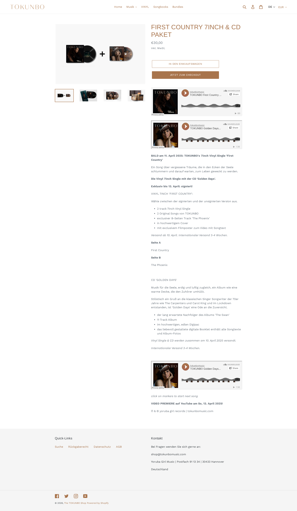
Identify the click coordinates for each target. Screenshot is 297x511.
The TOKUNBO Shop (75, 503)
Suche (59, 446)
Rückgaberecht (78, 446)
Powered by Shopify (98, 503)
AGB (119, 446)
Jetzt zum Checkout (185, 74)
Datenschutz (102, 446)
